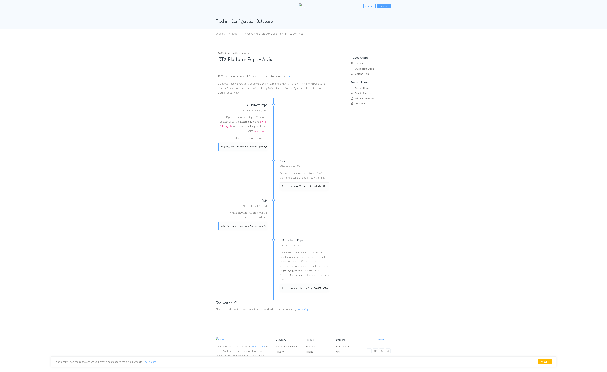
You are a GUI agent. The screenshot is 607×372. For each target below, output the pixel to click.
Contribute (360, 103)
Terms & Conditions (286, 346)
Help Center (342, 346)
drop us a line (258, 346)
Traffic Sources (363, 93)
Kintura (290, 76)
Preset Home (362, 88)
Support (384, 6)
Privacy (280, 351)
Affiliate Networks (364, 98)
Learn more (150, 361)
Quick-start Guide (364, 68)
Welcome (360, 63)
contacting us (304, 309)
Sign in (369, 6)
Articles (233, 33)
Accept (545, 362)
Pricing (309, 351)
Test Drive (378, 339)
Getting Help (362, 73)
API (338, 351)
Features (311, 346)
